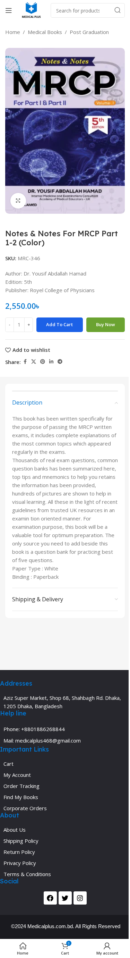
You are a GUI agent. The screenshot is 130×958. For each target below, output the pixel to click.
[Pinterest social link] (42, 361)
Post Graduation (89, 31)
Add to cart (59, 324)
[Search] (117, 10)
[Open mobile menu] (9, 10)
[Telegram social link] (59, 361)
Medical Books (45, 31)
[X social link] (33, 361)
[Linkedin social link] (51, 361)
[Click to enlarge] (18, 201)
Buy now (105, 324)
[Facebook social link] (25, 361)
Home (12, 31)
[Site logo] (31, 9)
